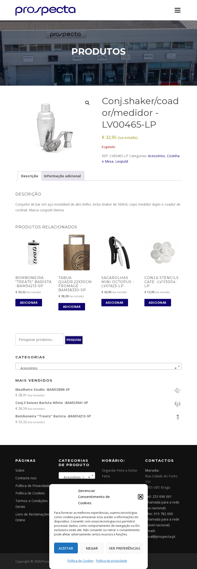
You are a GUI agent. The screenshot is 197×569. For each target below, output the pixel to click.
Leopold (121, 161)
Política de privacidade (111, 561)
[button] (140, 496)
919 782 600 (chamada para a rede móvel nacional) (162, 519)
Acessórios (156, 156)
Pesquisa (74, 340)
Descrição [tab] (29, 176)
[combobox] (98, 366)
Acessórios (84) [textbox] (75, 477)
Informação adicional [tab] (62, 176)
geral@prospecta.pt (160, 536)
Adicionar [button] (29, 303)
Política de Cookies (80, 561)
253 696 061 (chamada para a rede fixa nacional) (162, 502)
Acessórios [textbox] (97, 368)
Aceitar (66, 548)
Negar (92, 548)
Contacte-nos (26, 478)
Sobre (20, 470)
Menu (177, 10)
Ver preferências (124, 548)
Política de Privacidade (32, 485)
